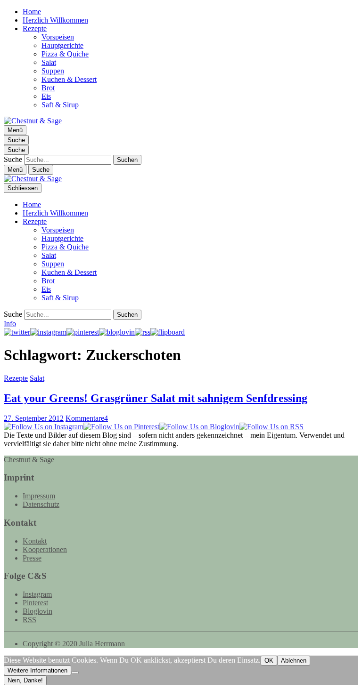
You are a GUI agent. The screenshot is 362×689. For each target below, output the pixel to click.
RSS (29, 620)
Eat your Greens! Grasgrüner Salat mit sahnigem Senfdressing (155, 398)
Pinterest (35, 603)
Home (32, 12)
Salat (48, 62)
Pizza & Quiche (65, 54)
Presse (32, 558)
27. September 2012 (34, 418)
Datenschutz (41, 504)
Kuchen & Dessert (69, 79)
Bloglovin (37, 611)
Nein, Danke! (25, 680)
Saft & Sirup (60, 105)
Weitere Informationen (37, 670)
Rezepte (35, 28)
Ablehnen (293, 660)
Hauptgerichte (62, 45)
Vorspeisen (57, 37)
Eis (46, 96)
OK (268, 660)
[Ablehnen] (75, 672)
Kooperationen (45, 549)
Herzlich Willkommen (55, 20)
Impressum (39, 496)
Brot (48, 88)
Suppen (52, 71)
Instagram (37, 594)
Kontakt (35, 541)
